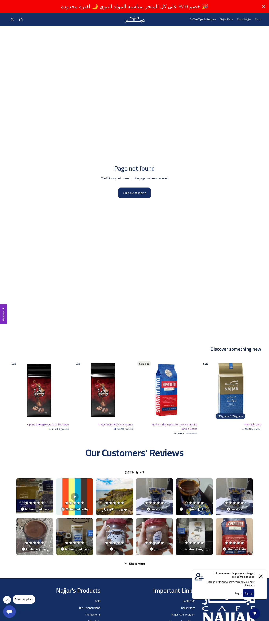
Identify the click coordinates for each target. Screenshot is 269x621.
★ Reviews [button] (3, 314)
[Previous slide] (205, 390)
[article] (234, 496)
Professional (92, 614)
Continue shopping (134, 192)
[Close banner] (264, 6)
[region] (134, 6)
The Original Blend (89, 607)
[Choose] (255, 414)
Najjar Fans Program (183, 614)
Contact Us (189, 600)
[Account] (12, 19)
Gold (97, 600)
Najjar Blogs (188, 607)
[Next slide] (255, 390)
